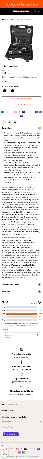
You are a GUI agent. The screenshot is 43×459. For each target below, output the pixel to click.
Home (4, 19)
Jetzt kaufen (21, 104)
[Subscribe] (40, 422)
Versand (17, 77)
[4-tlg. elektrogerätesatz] (19, 43)
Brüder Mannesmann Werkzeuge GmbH (27, 456)
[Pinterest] (15, 122)
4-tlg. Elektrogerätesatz (25, 19)
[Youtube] (11, 428)
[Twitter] (9, 122)
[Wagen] (39, 11)
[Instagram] (8, 428)
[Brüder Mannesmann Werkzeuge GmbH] (21, 11)
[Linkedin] (4, 428)
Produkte (11, 19)
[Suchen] (35, 11)
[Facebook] (4, 122)
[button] (3, 11)
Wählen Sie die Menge (10, 86)
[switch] (5, 454)
